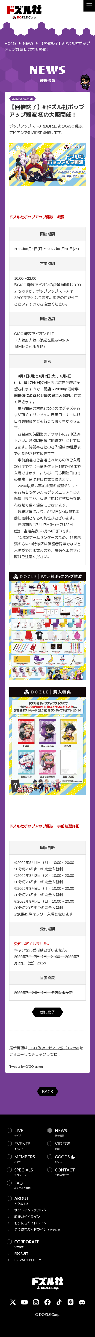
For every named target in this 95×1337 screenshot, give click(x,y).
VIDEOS (62, 1145)
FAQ (22, 1185)
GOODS (62, 1159)
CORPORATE (26, 1244)
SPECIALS (23, 1172)
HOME (10, 43)
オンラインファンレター (32, 1210)
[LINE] (70, 1302)
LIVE (18, 1132)
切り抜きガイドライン (30, 1223)
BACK (47, 1091)
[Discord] (82, 1302)
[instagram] (36, 1302)
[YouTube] (24, 1302)
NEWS (28, 43)
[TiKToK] (59, 1302)
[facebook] (47, 1302)
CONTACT (65, 1172)
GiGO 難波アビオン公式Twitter (53, 1048)
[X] (12, 1302)
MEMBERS (24, 1159)
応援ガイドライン (27, 1216)
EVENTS (22, 1145)
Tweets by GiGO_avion (26, 1066)
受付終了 (47, 1012)
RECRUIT (21, 1253)
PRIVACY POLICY (27, 1260)
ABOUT (21, 1200)
